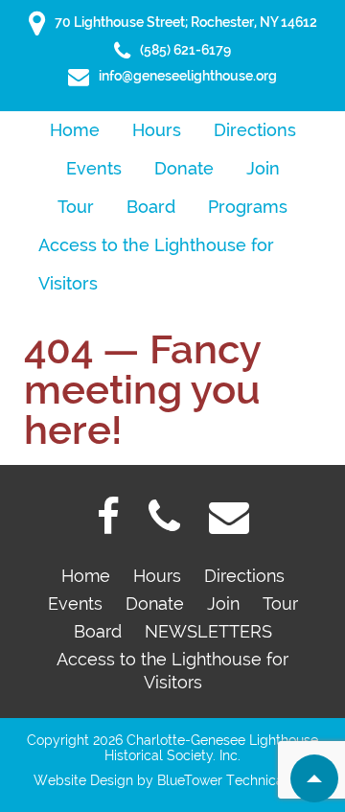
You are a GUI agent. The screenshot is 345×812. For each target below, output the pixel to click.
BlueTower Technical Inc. (234, 780)
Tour (76, 207)
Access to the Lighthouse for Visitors (156, 250)
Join (263, 168)
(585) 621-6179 (185, 50)
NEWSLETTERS (208, 631)
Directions (255, 130)
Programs (248, 207)
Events (94, 168)
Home (75, 130)
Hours (156, 130)
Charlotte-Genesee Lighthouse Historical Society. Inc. (211, 747)
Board (150, 207)
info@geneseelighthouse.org (188, 75)
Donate (184, 168)
